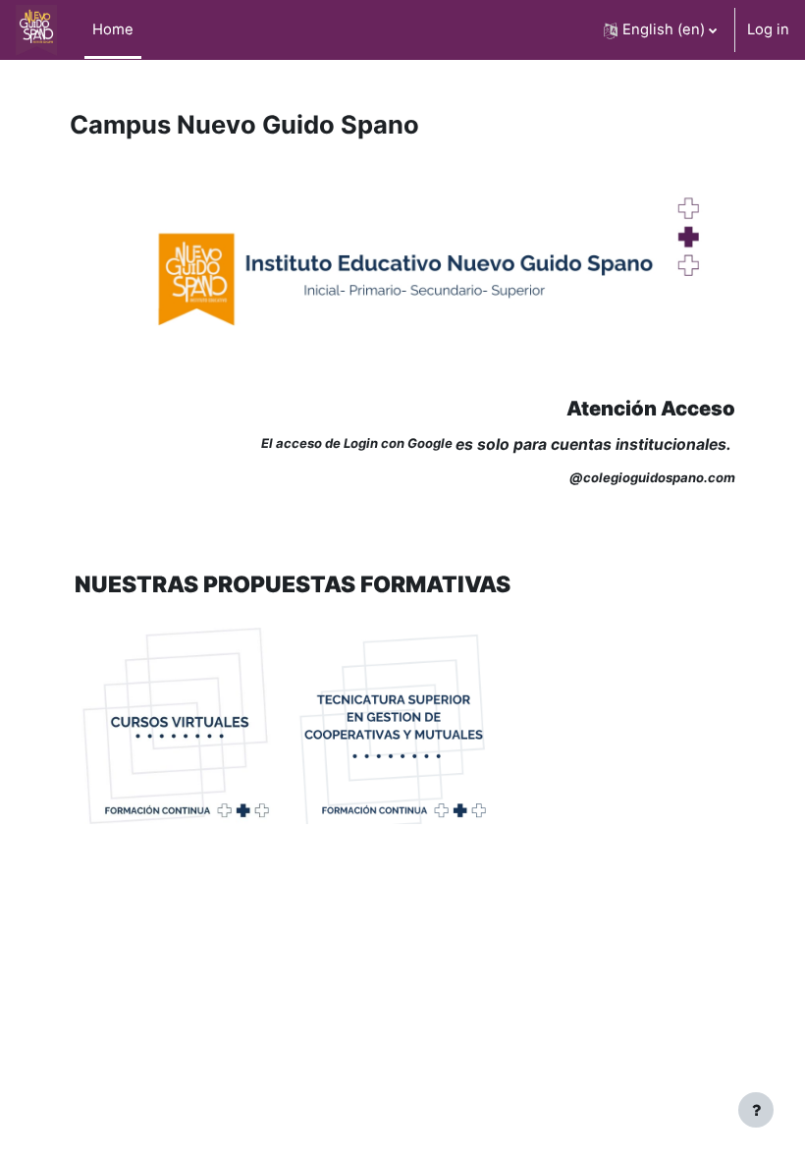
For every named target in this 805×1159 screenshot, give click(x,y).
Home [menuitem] (113, 29)
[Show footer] (756, 1110)
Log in (768, 29)
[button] (660, 30)
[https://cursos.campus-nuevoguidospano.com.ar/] (177, 724)
